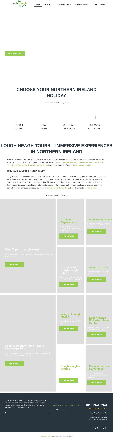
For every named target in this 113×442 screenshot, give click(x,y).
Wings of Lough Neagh (71, 315)
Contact (102, 4)
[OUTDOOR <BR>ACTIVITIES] (94, 117)
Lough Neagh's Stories (70, 367)
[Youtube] (103, 428)
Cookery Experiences (69, 221)
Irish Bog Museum (100, 219)
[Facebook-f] (95, 428)
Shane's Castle (98, 267)
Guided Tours (48, 4)
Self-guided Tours (63, 4)
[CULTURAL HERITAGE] (69, 117)
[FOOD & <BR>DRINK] (19, 117)
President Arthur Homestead (99, 367)
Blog (95, 4)
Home (38, 4)
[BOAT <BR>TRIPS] (44, 117)
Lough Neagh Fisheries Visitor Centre (99, 320)
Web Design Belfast (46, 436)
